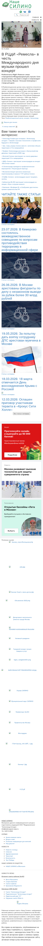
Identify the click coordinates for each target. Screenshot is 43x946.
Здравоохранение (12, 854)
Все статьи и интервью (21, 414)
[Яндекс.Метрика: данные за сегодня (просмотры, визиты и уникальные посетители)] (22, 903)
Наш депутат (10, 843)
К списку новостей (9, 126)
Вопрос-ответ (10, 839)
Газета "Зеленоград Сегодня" (16, 892)
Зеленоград (34, 118)
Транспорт (9, 856)
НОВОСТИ (36, 20)
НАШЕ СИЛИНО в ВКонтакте (15, 866)
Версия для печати (10, 122)
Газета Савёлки (11, 884)
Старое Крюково (11, 881)
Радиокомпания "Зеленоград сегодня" (19, 894)
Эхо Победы (10, 860)
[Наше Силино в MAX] (21, 11)
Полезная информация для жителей (18, 841)
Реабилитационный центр (14, 118)
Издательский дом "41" (13, 896)
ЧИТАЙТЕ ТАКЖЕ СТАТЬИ (21, 194)
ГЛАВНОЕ (36, 17)
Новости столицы (12, 850)
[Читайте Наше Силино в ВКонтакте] (24, 11)
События (9, 852)
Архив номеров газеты (13, 837)
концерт (26, 118)
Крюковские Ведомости (14, 886)
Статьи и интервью (8, 224)
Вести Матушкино (12, 879)
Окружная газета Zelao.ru (14, 898)
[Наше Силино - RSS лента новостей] (29, 11)
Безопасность (10, 858)
